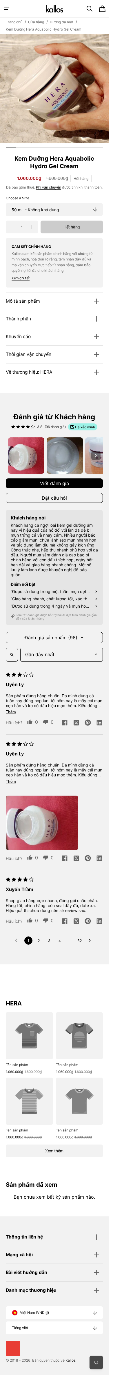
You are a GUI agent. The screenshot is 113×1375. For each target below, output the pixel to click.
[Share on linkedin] (99, 723)
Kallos (70, 1360)
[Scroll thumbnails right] (96, 455)
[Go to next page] (91, 940)
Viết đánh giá (54, 483)
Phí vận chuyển (48, 187)
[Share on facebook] (64, 723)
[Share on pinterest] (87, 723)
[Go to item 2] (65, 455)
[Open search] (12, 655)
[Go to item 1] (26, 455)
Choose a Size (17, 198)
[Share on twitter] (76, 723)
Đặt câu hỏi (54, 498)
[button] (6, 8)
